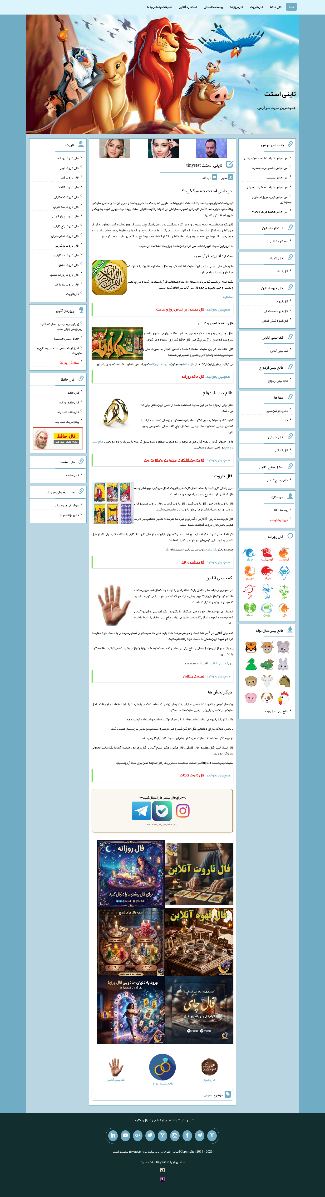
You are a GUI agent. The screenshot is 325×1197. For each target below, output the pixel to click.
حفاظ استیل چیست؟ (66, 338)
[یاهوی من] (212, 1135)
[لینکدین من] (113, 1135)
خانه (291, 6)
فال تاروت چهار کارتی (65, 216)
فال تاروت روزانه (68, 158)
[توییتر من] (150, 1135)
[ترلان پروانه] (163, 149)
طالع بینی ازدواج (278, 380)
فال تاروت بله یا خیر (66, 284)
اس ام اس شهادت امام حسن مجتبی (266, 158)
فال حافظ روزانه (160, 364)
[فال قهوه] (199, 943)
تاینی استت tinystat (204, 165)
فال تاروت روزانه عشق (64, 274)
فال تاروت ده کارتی (66, 255)
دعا (286, 420)
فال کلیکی (281, 450)
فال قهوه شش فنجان (275, 320)
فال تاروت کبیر (69, 167)
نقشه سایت (147, 1162)
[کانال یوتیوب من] (125, 1135)
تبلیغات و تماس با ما (159, 6)
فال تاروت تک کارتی (66, 197)
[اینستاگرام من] (175, 1135)
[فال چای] (199, 1011)
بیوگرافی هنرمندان (67, 505)
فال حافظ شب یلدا (67, 411)
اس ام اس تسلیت (277, 177)
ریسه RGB (281, 510)
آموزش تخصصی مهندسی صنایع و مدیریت (59, 350)
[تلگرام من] (199, 1135)
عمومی (208, 1094)
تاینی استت (280, 94)
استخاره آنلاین (188, 6)
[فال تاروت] (199, 874)
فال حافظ (275, 6)
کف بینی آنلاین (219, 663)
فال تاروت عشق (69, 264)
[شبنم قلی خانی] (114, 149)
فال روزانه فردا (69, 515)
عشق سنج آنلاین (277, 480)
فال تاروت (256, 6)
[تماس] (162, 1135)
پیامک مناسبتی (213, 6)
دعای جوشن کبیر (277, 410)
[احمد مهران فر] (211, 149)
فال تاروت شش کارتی (65, 235)
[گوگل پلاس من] (138, 1135)
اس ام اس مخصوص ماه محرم (270, 167)
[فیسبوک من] (187, 1135)
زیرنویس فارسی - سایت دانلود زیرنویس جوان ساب (61, 326)
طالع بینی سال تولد (276, 711)
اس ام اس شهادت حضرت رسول (267, 187)
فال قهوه (282, 301)
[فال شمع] (131, 943)
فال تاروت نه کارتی (67, 245)
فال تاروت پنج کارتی (66, 226)
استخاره (228, 296)
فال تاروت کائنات (68, 187)
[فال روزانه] (131, 874)
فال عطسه (72, 475)
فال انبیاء (282, 271)
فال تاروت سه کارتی (66, 206)
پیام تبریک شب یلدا (66, 421)
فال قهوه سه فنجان (276, 310)
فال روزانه (236, 6)
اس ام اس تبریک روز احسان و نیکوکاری (271, 199)
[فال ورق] (131, 1011)
